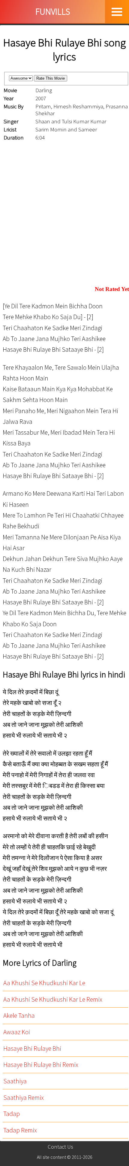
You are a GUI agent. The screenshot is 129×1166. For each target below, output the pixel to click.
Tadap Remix (20, 1130)
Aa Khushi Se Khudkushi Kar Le (44, 983)
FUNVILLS (52, 11)
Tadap (11, 1114)
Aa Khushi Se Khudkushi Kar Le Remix (52, 999)
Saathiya (15, 1081)
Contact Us (60, 1146)
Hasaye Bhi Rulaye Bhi (32, 1048)
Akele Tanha (19, 1016)
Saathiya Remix (23, 1098)
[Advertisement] (64, 214)
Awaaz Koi (16, 1032)
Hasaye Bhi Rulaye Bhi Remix (40, 1065)
